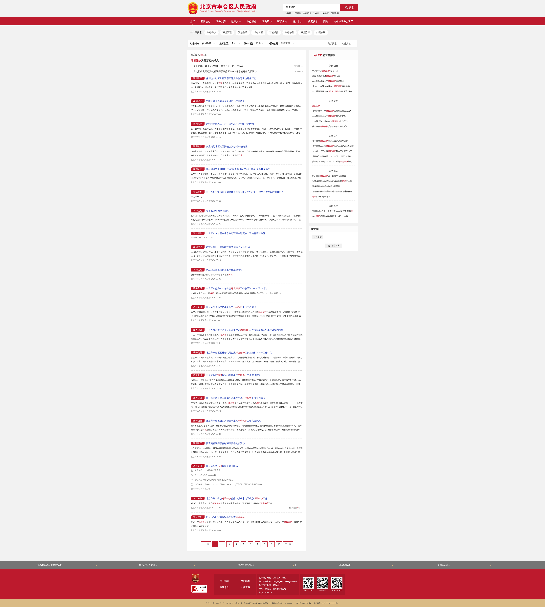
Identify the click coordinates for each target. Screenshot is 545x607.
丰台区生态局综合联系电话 (222, 466)
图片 (325, 21)
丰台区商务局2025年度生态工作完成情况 (231, 307)
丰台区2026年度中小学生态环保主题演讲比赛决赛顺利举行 (235, 233)
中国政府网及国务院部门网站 (49, 565)
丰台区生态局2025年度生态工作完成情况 (233, 375)
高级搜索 (332, 43)
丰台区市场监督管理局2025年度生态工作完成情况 (235, 398)
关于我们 (224, 581)
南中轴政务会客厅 (343, 21)
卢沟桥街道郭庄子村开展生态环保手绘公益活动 (230, 124)
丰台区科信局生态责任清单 (328, 81)
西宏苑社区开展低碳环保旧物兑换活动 (225, 443)
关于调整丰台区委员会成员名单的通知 (333, 146)
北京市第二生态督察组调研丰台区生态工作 (236, 498)
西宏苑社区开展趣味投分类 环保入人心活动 (228, 247)
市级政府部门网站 (246, 565)
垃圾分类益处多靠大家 (326, 76)
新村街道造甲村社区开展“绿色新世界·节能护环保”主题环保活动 (238, 169)
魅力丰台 (297, 21)
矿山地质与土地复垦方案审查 (329, 176)
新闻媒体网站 (444, 565)
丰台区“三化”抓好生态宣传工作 (330, 121)
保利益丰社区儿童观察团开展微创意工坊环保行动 (218, 66)
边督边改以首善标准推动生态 (225, 517)
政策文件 (236, 21)
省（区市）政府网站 (148, 565)
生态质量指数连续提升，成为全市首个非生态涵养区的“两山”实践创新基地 (347, 216)
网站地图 (245, 581)
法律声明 (245, 587)
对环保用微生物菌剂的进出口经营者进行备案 (332, 191)
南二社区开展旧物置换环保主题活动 (224, 270)
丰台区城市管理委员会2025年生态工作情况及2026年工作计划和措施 (244, 330)
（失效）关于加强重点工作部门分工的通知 (335, 151)
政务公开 (221, 21)
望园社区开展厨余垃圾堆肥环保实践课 (225, 101)
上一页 (206, 544)
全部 (192, 21)
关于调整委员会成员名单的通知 (330, 126)
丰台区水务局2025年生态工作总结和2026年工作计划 (236, 288)
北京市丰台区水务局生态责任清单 (331, 86)
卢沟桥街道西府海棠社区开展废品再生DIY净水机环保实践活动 (225, 71)
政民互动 (267, 21)
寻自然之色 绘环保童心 (217, 210)
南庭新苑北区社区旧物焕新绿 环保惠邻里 (227, 146)
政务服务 (251, 21)
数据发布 (313, 21)
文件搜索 (346, 43)
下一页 (288, 544)
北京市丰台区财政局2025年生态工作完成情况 (233, 421)
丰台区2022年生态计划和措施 (329, 116)
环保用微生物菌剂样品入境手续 (326, 186)
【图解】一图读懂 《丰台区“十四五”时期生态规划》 (340, 156)
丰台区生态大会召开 (325, 71)
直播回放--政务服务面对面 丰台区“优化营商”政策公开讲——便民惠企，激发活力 (349, 211)
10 (279, 544)
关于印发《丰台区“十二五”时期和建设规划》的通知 (339, 162)
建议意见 (224, 587)
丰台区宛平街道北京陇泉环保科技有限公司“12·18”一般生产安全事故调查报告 (245, 192)
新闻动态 (205, 21)
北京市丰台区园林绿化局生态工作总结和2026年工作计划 (239, 352)
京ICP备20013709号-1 (303, 603)
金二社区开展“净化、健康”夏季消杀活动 (334, 91)
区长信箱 (282, 21)
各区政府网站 (345, 565)
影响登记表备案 (321, 197)
